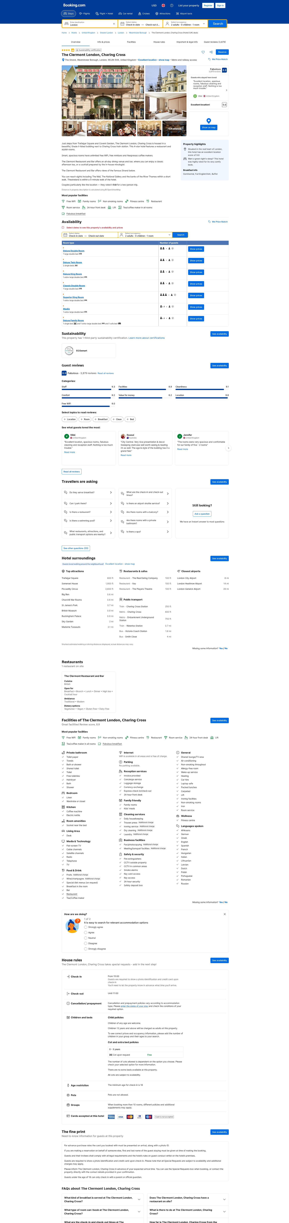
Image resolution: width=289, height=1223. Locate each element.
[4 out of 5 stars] (66, 50)
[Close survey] (224, 914)
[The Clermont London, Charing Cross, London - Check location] (63, 60)
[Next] (226, 90)
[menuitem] (68, 13)
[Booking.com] (74, 5)
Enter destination (77, 22)
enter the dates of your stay (134, 1006)
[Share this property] (211, 52)
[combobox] (90, 24)
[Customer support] (171, 5)
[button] (209, 124)
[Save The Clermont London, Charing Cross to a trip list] (203, 52)
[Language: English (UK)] (163, 5)
